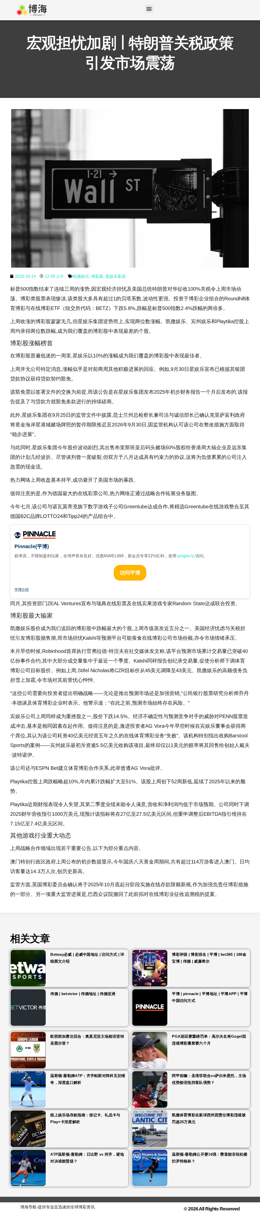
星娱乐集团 (115, 276)
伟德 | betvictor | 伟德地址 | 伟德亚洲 (82, 994)
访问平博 (130, 573)
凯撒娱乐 (81, 276)
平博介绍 (21, 589)
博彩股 (97, 276)
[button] (149, 9)
